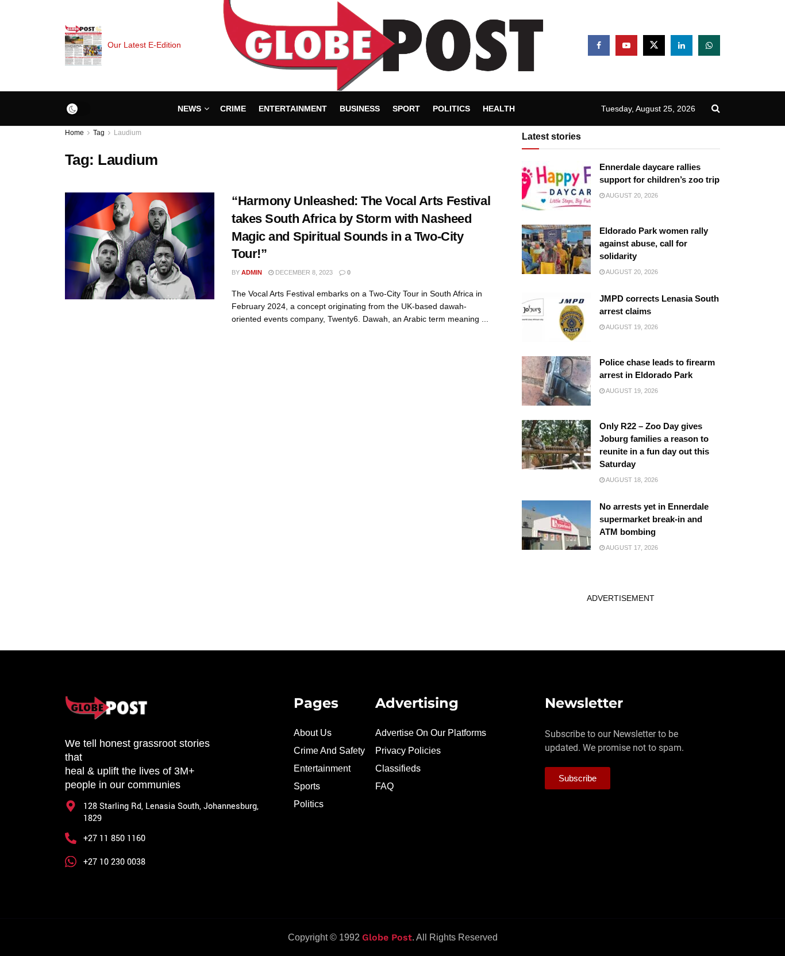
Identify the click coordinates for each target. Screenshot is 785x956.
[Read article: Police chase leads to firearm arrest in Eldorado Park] (556, 381)
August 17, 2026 (631, 547)
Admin (251, 272)
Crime (233, 108)
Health (499, 108)
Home (74, 133)
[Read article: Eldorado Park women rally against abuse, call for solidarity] (556, 249)
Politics (451, 108)
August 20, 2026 (631, 195)
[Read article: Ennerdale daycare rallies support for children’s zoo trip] (556, 185)
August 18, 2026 (631, 479)
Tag (99, 133)
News (189, 108)
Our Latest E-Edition (144, 44)
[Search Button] (715, 108)
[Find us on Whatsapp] (709, 45)
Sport (406, 108)
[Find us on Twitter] (654, 45)
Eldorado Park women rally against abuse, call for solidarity (653, 243)
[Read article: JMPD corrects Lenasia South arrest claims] (556, 317)
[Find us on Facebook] (599, 45)
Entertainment (293, 108)
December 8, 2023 (303, 272)
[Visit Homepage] (384, 45)
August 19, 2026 (631, 326)
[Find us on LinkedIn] (681, 45)
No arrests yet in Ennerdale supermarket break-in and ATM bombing (654, 519)
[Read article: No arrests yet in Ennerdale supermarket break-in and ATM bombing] (556, 525)
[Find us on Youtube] (626, 45)
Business (360, 108)
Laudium (127, 133)
